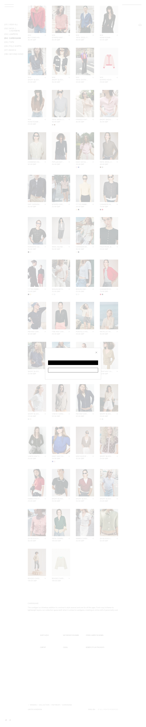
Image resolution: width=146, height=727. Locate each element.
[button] (73, 362)
